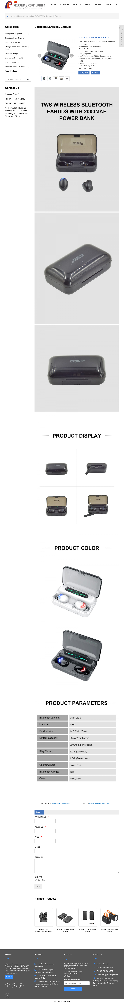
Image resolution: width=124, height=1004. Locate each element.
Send (38, 886)
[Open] (121, 36)
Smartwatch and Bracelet (14, 38)
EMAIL (96, 72)
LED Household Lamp (13, 62)
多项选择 (38, 877)
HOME (53, 5)
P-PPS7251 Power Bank (87, 930)
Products (64, 5)
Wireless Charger (11, 53)
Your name (40, 827)
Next (72, 56)
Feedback (98, 5)
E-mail (38, 847)
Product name (42, 817)
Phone (38, 837)
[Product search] (28, 79)
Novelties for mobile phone (15, 67)
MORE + (9, 977)
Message (39, 857)
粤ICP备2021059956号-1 (62, 1001)
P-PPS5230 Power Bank (60, 804)
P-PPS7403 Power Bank (65, 930)
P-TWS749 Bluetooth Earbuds (100, 804)
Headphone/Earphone (13, 34)
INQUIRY (84, 72)
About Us (77, 5)
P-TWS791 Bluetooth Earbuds (43, 930)
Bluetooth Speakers (12, 42)
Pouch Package (11, 71)
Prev (39, 56)
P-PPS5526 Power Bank (109, 930)
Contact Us (111, 5)
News (87, 5)
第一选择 (42, 880)
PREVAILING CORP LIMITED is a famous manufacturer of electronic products (47, 984)
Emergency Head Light (14, 58)
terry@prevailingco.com (72, 979)
